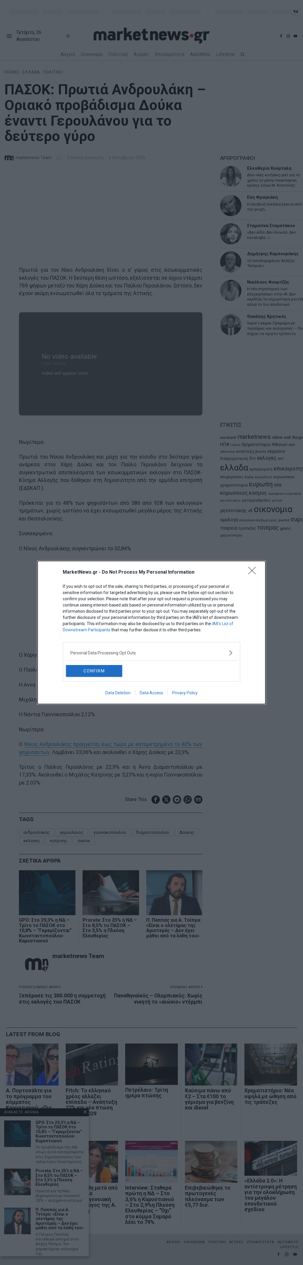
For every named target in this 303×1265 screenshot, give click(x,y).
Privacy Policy (185, 692)
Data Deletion (117, 692)
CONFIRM (94, 671)
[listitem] (151, 653)
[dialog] (151, 632)
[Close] (254, 572)
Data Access (151, 692)
